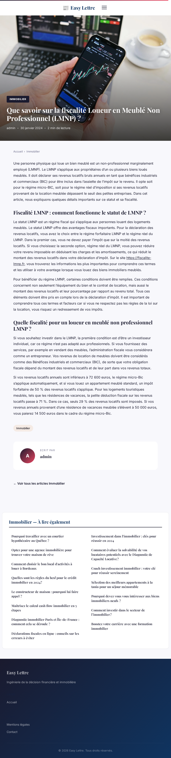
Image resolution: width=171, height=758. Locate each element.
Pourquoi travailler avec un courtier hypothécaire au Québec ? (37, 538)
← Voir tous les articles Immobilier (39, 483)
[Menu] (104, 7)
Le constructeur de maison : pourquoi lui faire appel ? (44, 594)
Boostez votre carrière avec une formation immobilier (121, 626)
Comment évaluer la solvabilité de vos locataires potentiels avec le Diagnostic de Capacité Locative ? (121, 554)
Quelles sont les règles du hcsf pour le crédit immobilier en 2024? (43, 580)
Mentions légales (18, 724)
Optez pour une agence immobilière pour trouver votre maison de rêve (41, 552)
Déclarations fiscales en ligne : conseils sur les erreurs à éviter (45, 635)
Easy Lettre (79, 7)
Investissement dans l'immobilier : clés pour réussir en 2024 (123, 538)
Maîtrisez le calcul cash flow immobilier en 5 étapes (44, 608)
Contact (12, 732)
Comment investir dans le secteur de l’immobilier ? (118, 612)
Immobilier (18, 99)
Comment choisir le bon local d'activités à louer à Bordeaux (41, 566)
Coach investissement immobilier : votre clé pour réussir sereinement (123, 570)
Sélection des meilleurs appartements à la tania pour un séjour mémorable (122, 584)
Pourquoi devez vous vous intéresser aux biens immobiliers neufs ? (125, 598)
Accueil (18, 151)
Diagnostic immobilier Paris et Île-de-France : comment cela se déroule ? (45, 621)
